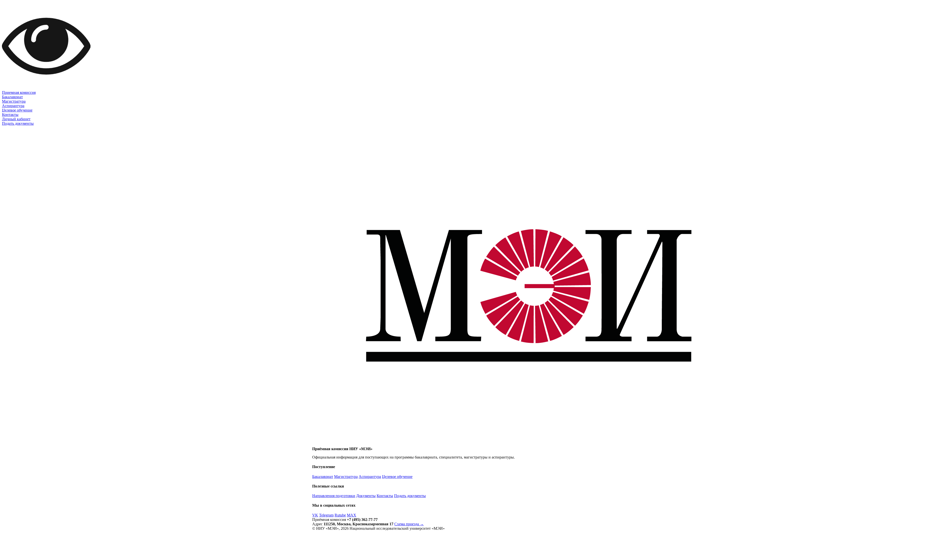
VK (315, 515)
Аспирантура (13, 106)
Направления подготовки (333, 496)
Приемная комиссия (19, 92)
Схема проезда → (409, 524)
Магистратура (14, 101)
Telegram (326, 515)
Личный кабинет (16, 119)
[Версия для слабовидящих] (46, 89)
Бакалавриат (12, 97)
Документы (366, 496)
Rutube (340, 515)
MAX (351, 515)
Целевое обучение (17, 110)
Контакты (10, 114)
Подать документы (18, 123)
